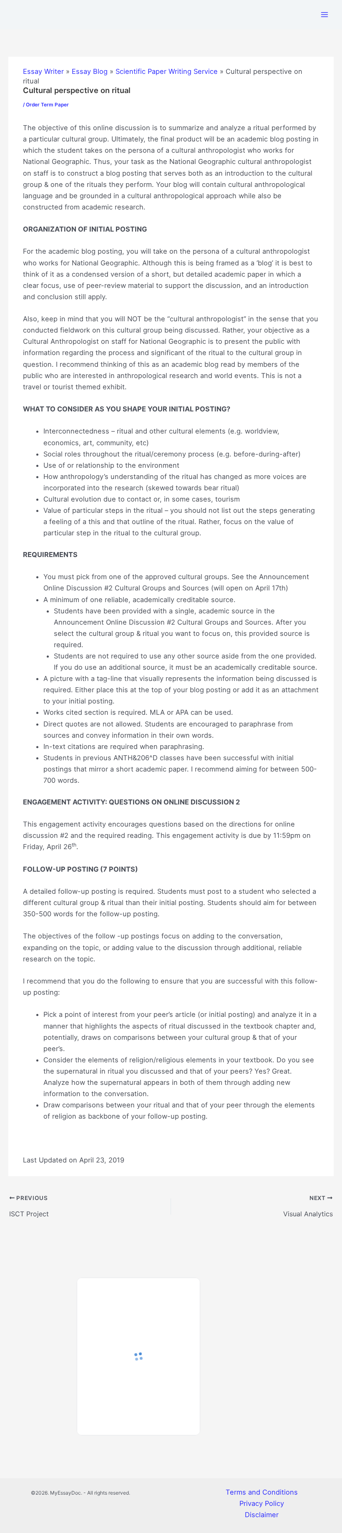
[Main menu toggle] (324, 14)
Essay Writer (43, 71)
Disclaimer (262, 1514)
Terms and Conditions (262, 1492)
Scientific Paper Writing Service (167, 71)
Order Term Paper (47, 105)
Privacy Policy (261, 1503)
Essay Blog (90, 71)
